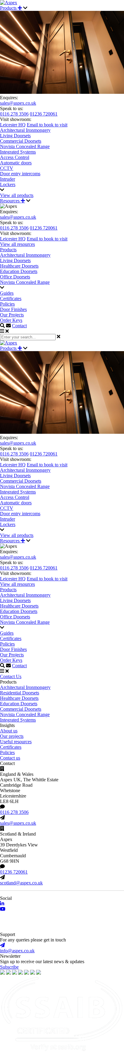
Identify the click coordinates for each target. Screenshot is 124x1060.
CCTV (6, 168)
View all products (16, 195)
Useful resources (16, 741)
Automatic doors (16, 162)
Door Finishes (13, 309)
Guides (7, 293)
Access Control (14, 157)
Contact (19, 325)
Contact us (10, 757)
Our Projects (12, 314)
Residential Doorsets (19, 692)
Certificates (10, 298)
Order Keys (11, 320)
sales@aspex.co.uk (18, 103)
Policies (7, 303)
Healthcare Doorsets (19, 265)
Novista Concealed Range (25, 146)
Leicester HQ (13, 124)
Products (9, 8)
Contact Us (10, 676)
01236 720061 (43, 113)
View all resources (17, 244)
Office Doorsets (15, 276)
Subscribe (9, 967)
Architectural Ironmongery (25, 130)
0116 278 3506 (14, 113)
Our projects (11, 736)
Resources (10, 200)
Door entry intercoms (20, 173)
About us (8, 730)
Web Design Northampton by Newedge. (38, 928)
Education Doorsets (18, 271)
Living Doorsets (15, 135)
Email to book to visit (47, 124)
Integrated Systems (18, 151)
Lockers (7, 184)
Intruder (7, 179)
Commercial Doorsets (20, 141)
